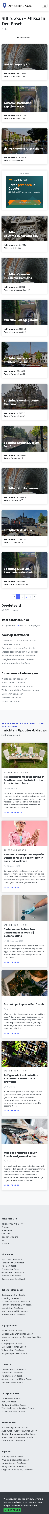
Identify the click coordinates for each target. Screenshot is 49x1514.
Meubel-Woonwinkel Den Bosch (17, 1333)
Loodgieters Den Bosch (13, 1308)
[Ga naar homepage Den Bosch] (17, 5)
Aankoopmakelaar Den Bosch (16, 663)
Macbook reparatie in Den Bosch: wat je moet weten (20, 1154)
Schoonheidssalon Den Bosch (16, 1301)
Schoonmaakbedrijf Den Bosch (17, 1379)
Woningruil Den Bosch (12, 1456)
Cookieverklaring (10, 1236)
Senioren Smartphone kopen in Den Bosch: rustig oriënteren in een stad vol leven (24, 858)
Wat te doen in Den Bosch (14, 678)
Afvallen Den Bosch (11, 1275)
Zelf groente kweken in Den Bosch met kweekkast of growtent (21, 1078)
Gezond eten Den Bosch (13, 1279)
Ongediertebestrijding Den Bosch (18, 1469)
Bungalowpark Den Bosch (14, 1353)
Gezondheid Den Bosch (13, 1272)
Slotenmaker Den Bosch (13, 1440)
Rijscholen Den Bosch (12, 1259)
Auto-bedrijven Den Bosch (15, 1427)
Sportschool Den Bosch (13, 1411)
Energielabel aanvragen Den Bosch (19, 659)
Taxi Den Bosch (9, 1265)
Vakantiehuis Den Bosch (13, 1350)
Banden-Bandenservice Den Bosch (19, 1434)
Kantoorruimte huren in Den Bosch (19, 640)
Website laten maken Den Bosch (18, 1408)
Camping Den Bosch (12, 1343)
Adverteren (7, 1230)
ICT (6, 1000)
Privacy (5, 1243)
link (18, 625)
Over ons (6, 1233)
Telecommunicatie (15, 850)
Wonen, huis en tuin (16, 772)
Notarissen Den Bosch (12, 1372)
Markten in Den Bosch (12, 693)
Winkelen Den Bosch (12, 1330)
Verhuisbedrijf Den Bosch (14, 1314)
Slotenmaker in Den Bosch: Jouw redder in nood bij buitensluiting (21, 933)
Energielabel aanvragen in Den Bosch (20, 651)
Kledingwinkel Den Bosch (14, 1405)
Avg (3, 1240)
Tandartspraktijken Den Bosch (17, 1304)
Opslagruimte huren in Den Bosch (18, 648)
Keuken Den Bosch (11, 1398)
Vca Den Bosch (9, 1401)
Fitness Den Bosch (10, 701)
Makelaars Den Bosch (12, 1382)
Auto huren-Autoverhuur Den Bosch (19, 1430)
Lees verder (12, 812)
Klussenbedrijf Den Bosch (14, 1369)
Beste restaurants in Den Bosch (17, 686)
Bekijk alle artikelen (10, 735)
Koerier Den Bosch (11, 644)
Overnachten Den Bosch (14, 1346)
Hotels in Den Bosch (11, 697)
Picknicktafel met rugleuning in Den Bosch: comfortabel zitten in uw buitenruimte (24, 780)
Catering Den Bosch (11, 1298)
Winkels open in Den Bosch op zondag (20, 690)
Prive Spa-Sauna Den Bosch (15, 1459)
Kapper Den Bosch (11, 1269)
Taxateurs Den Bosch (12, 1375)
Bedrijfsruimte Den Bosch (14, 1466)
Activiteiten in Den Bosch (14, 682)
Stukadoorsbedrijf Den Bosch (16, 1311)
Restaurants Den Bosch (13, 1295)
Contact (6, 1227)
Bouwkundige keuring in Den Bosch (18, 655)
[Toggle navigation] (44, 6)
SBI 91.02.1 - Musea (10, 610)
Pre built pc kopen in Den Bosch (24, 1004)
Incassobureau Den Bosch (14, 1463)
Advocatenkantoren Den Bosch (17, 1437)
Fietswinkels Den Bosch (13, 1262)
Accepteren (12, 1510)
